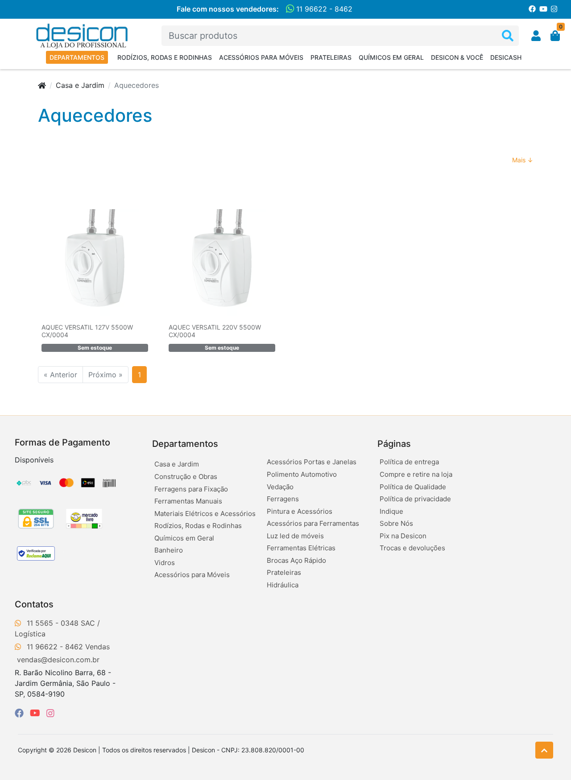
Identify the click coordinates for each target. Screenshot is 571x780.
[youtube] (36, 713)
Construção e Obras (185, 476)
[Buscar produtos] (507, 35)
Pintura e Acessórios (299, 511)
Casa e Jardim (80, 85)
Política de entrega (409, 462)
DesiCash (505, 57)
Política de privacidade (415, 499)
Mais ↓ (522, 160)
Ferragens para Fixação (191, 489)
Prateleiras (331, 57)
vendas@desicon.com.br (58, 659)
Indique (391, 511)
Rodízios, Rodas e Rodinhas (164, 57)
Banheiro (168, 550)
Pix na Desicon (403, 536)
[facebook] (20, 713)
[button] (536, 36)
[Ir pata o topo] (544, 750)
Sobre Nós (396, 523)
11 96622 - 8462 (323, 8)
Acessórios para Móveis (261, 57)
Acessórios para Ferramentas (313, 523)
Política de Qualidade (413, 487)
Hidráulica (282, 585)
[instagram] (50, 713)
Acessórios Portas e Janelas (311, 462)
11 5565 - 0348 (53, 623)
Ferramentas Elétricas (301, 548)
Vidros (164, 562)
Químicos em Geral (391, 57)
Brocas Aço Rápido (296, 560)
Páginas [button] (394, 443)
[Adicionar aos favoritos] (52, 215)
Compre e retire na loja (416, 474)
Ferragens (283, 499)
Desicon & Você (457, 57)
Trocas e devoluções (412, 548)
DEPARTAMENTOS (77, 57)
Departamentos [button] (185, 443)
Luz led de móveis (295, 536)
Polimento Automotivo (302, 474)
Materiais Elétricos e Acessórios (205, 513)
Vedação (280, 487)
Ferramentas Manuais (188, 501)
